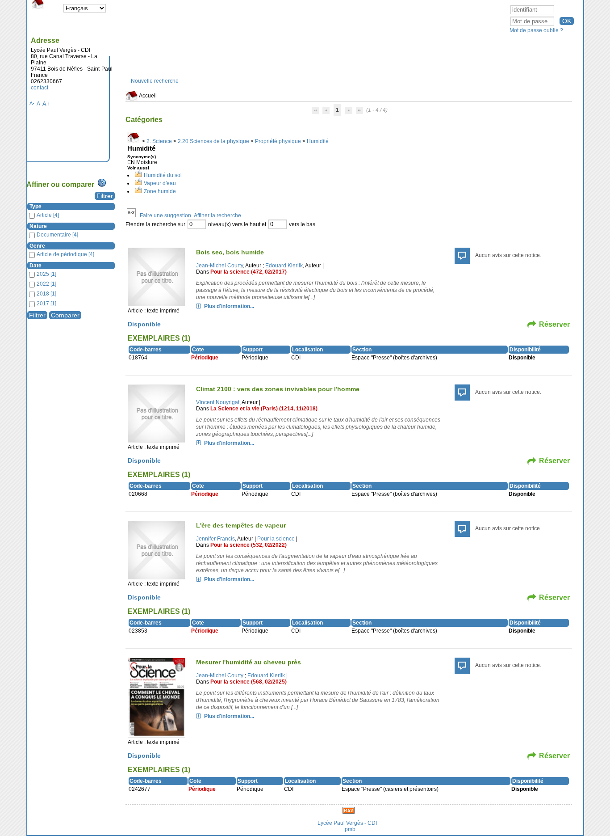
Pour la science (276, 539)
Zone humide (160, 191)
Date (35, 265)
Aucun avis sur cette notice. (508, 255)
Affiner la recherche (217, 215)
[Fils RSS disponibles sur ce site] (349, 810)
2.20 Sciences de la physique (213, 141)
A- (31, 103)
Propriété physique (278, 141)
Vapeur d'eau (160, 183)
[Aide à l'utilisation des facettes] (102, 183)
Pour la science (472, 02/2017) (248, 272)
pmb (350, 829)
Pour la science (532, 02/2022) (248, 545)
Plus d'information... (229, 306)
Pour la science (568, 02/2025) (248, 682)
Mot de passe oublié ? (536, 30)
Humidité (318, 141)
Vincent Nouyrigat (217, 402)
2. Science (159, 141)
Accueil (147, 96)
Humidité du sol (163, 175)
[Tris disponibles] (131, 215)
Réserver (554, 324)
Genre (37, 246)
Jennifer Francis (215, 539)
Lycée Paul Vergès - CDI (347, 823)
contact (39, 87)
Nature (38, 226)
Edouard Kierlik (284, 265)
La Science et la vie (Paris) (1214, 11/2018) (264, 408)
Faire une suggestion (165, 215)
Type (35, 206)
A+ (46, 104)
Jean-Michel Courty (219, 265)
